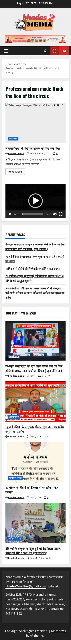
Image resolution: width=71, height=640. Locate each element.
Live (64, 50)
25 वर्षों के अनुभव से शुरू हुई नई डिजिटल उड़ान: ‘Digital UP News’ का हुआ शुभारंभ (33, 550)
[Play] (10, 214)
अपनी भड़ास (14, 356)
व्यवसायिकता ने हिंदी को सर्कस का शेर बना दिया (35, 123)
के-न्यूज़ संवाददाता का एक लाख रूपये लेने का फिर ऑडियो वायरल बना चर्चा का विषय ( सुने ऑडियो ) (35, 246)
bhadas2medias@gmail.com (25, 586)
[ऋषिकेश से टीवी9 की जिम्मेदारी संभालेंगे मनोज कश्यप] (35, 462)
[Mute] (55, 214)
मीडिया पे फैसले (15, 477)
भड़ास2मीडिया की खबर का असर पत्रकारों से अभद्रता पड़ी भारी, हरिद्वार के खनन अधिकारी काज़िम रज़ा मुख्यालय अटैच (34, 293)
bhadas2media (16, 153)
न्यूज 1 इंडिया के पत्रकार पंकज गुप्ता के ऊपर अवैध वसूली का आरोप (34, 429)
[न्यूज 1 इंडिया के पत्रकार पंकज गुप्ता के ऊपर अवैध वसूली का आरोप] (35, 401)
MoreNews (58, 631)
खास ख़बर (13, 138)
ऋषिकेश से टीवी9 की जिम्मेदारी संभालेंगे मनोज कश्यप (32, 268)
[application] (35, 201)
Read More (16, 172)
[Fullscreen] (61, 214)
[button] (6, 51)
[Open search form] (45, 50)
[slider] (32, 214)
